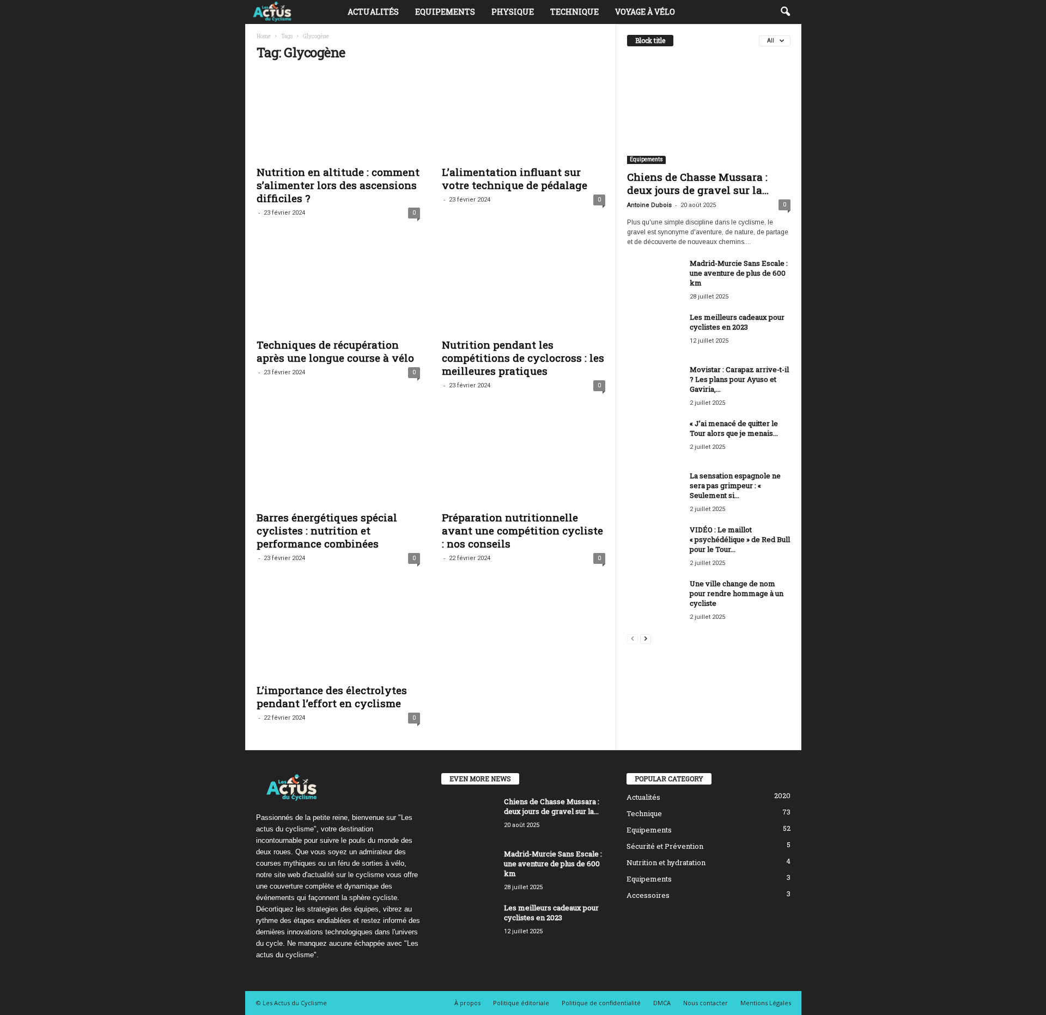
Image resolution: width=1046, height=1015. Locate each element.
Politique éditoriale (521, 1003)
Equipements (445, 12)
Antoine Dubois (649, 205)
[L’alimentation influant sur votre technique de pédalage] (523, 115)
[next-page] (645, 638)
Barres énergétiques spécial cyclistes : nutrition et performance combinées (327, 530)
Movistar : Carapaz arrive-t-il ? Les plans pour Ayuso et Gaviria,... (739, 379)
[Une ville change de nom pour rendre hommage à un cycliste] (654, 599)
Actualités (373, 12)
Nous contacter (705, 1003)
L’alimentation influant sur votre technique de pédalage (514, 178)
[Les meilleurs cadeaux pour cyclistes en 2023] (654, 332)
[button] (785, 12)
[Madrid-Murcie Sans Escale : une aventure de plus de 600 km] (654, 278)
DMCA (662, 1003)
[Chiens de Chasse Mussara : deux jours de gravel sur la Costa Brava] (708, 111)
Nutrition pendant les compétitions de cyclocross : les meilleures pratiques (523, 358)
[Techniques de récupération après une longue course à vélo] (338, 288)
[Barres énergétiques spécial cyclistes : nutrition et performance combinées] (338, 461)
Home (264, 36)
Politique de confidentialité (601, 1003)
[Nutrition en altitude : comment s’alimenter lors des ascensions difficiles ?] (338, 115)
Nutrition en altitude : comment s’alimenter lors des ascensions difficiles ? (338, 185)
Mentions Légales (765, 1003)
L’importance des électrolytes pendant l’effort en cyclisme (332, 696)
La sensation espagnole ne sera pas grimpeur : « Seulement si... (735, 485)
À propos (467, 1003)
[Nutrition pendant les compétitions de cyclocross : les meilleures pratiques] (523, 288)
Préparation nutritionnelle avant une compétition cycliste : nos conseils (522, 530)
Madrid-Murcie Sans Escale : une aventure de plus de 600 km (739, 273)
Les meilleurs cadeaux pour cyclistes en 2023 (737, 322)
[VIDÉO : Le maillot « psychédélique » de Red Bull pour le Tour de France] (654, 545)
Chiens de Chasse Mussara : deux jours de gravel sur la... (698, 183)
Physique (512, 12)
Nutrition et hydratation (666, 862)
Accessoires (648, 895)
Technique (574, 12)
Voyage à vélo (645, 12)
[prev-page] (632, 638)
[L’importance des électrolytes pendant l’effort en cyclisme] (338, 633)
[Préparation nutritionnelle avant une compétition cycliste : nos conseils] (523, 461)
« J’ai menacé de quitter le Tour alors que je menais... (734, 428)
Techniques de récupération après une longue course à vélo (335, 351)
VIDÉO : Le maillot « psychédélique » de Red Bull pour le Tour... (740, 539)
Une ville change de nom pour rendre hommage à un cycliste (736, 593)
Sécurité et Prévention (665, 846)
